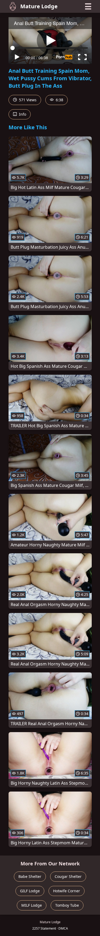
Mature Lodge (39, 6)
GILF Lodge (30, 890)
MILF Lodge (31, 905)
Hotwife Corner (66, 890)
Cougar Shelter (68, 876)
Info (22, 114)
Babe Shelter (29, 876)
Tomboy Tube (67, 905)
